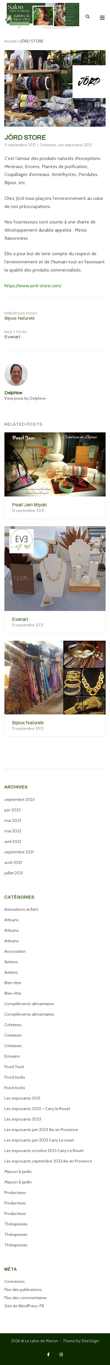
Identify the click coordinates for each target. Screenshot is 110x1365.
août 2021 (13, 862)
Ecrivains (12, 1056)
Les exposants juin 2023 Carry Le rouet (39, 1140)
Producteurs (15, 1192)
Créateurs (48, 144)
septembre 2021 (19, 852)
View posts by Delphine (25, 398)
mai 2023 (12, 820)
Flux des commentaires (25, 1297)
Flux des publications (23, 1289)
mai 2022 (12, 831)
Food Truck (14, 1066)
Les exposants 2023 (22, 1119)
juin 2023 (12, 810)
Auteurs (11, 961)
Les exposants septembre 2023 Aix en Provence (48, 1161)
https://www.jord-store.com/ (32, 285)
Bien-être (12, 982)
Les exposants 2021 (75, 144)
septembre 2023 (19, 799)
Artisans (11, 919)
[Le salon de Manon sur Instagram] (61, 1354)
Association (15, 951)
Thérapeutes (16, 1224)
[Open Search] (87, 17)
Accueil (10, 41)
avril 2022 (12, 841)
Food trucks (14, 1077)
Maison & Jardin (18, 1171)
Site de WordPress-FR (24, 1305)
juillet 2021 (13, 873)
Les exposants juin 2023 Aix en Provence (41, 1129)
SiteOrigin (90, 1340)
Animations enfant (21, 909)
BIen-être (12, 993)
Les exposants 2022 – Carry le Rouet (37, 1108)
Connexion (14, 1281)
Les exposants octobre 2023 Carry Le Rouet (44, 1150)
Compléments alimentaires (29, 1003)
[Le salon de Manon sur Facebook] (48, 1354)
